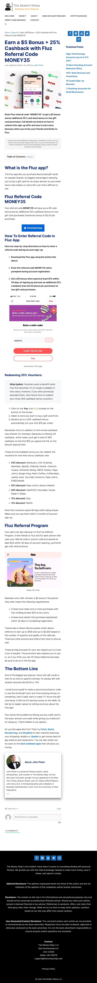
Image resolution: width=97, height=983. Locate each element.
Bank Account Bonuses (54, 16)
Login (58, 809)
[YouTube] (81, 33)
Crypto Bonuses (78, 16)
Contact (34, 20)
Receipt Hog (11, 733)
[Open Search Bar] (5, 24)
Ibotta (51, 729)
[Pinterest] (75, 33)
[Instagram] (78, 39)
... (8, 792)
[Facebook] (70, 33)
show (30, 157)
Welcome (9, 16)
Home (7, 32)
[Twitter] (87, 33)
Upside (34, 736)
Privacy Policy (48, 969)
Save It (34, 16)
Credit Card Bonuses (15, 20)
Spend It (15, 32)
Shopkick (28, 733)
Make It (22, 16)
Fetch (44, 729)
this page (40, 143)
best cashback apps (31, 743)
